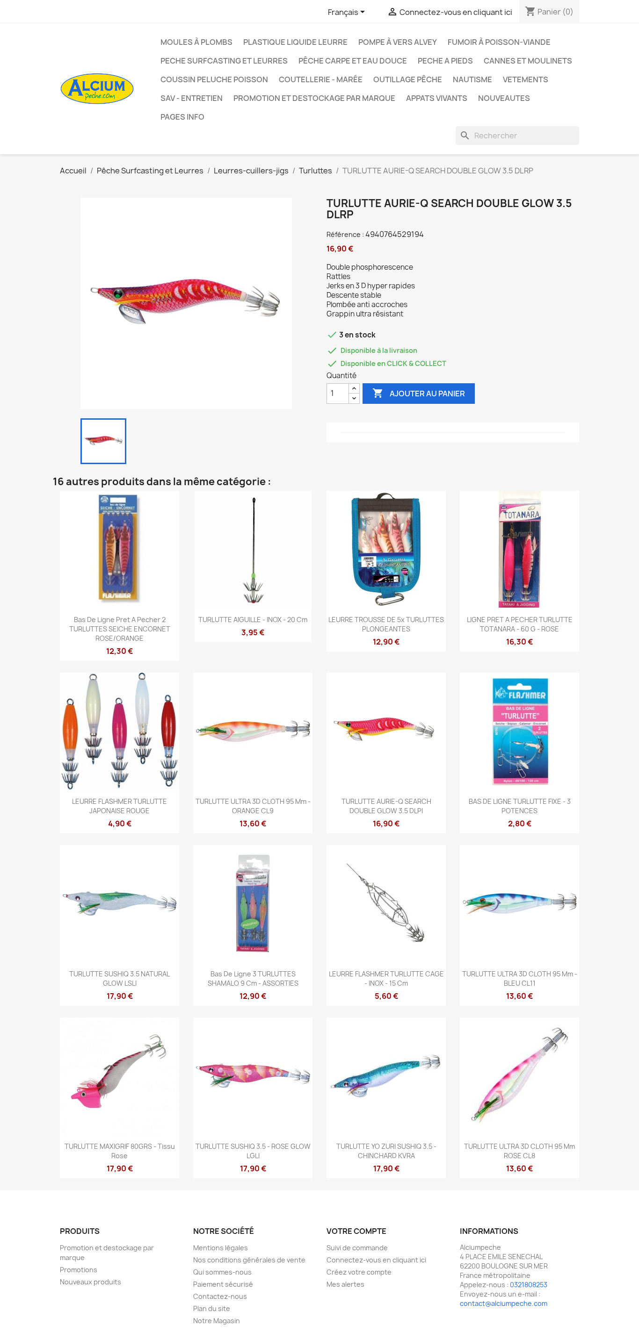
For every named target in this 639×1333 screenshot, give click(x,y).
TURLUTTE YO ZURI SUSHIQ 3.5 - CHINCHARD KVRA (386, 1151)
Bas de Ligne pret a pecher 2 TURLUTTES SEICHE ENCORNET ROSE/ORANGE (119, 629)
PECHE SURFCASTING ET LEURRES (224, 61)
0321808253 (528, 1284)
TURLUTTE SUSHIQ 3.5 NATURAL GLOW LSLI (119, 978)
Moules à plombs (196, 42)
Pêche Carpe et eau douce (352, 61)
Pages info (182, 117)
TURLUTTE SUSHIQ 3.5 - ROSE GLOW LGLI (253, 1151)
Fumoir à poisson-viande (499, 42)
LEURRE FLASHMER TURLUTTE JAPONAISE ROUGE (119, 806)
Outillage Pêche (407, 79)
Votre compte (356, 1231)
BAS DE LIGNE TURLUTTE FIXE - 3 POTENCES (520, 806)
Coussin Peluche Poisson (214, 79)
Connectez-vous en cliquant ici (376, 1259)
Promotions (78, 1269)
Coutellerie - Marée (321, 79)
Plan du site (211, 1308)
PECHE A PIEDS (445, 61)
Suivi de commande (357, 1247)
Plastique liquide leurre (295, 42)
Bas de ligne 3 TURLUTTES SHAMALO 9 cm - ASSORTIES (253, 978)
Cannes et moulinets (528, 61)
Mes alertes (345, 1284)
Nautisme (472, 79)
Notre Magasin (216, 1320)
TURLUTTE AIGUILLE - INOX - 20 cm (252, 619)
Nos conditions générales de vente (249, 1259)
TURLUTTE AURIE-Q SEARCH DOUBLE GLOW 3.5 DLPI (386, 806)
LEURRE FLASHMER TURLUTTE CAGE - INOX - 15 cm (386, 978)
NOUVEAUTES (504, 98)
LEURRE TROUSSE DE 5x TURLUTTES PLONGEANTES (386, 624)
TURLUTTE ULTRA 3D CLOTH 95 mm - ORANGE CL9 (253, 806)
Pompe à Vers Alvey (397, 42)
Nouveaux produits (90, 1281)
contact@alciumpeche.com (503, 1303)
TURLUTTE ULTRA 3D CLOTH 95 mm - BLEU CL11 (519, 978)
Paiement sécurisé (223, 1284)
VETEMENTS (525, 79)
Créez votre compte (359, 1272)
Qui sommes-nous (222, 1272)
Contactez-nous (220, 1296)
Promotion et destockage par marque (314, 98)
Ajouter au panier (418, 393)
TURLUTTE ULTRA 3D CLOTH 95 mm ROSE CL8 (519, 1151)
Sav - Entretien (191, 98)
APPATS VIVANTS (436, 98)
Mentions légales (220, 1247)
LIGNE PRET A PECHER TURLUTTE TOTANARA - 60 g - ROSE (520, 624)
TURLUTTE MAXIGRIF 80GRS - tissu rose (120, 1151)
